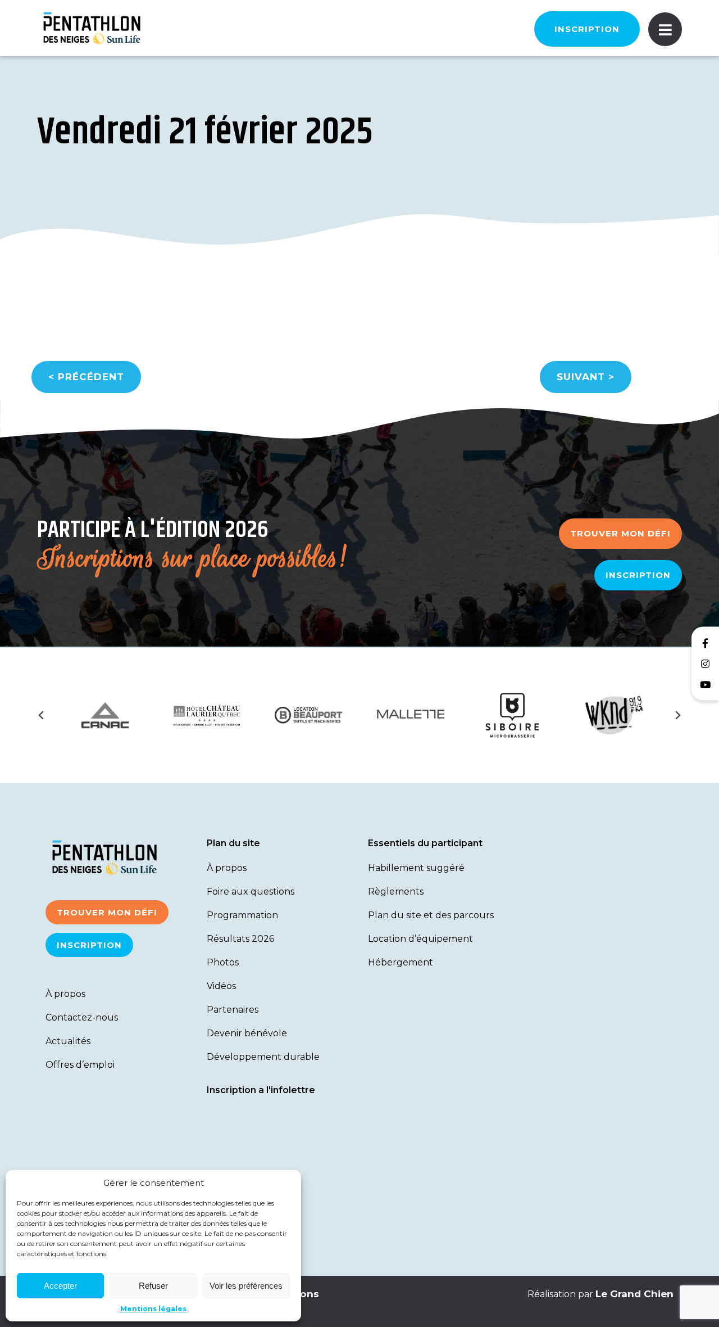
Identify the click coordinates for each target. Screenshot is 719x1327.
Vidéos (221, 986)
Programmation (242, 915)
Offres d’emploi (80, 1064)
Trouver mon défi (620, 533)
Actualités (67, 1041)
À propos (65, 994)
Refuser (153, 1285)
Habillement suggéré (416, 868)
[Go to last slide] (41, 715)
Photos (223, 962)
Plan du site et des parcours (431, 915)
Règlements (396, 891)
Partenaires (232, 1009)
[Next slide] (677, 715)
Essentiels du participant (425, 843)
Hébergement (400, 962)
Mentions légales (153, 1309)
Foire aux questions (250, 891)
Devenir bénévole (247, 1033)
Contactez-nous (81, 1017)
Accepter (60, 1285)
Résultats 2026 (240, 938)
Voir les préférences (246, 1285)
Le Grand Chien (634, 1293)
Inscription (587, 29)
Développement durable (263, 1056)
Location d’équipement (420, 938)
